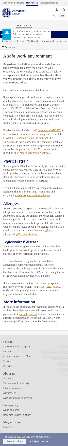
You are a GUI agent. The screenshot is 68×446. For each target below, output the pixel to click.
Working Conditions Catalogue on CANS (27, 137)
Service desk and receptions (17, 346)
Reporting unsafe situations (17, 415)
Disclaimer (8, 366)
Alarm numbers (11, 410)
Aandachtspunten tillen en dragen (32, 195)
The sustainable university (16, 383)
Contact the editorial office (16, 356)
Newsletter (8, 427)
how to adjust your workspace (35, 152)
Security (20, 41)
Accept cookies (15, 441)
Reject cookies (40, 441)
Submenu (10, 47)
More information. (40, 436)
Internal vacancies (12, 388)
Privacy (7, 361)
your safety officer (50, 286)
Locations (8, 351)
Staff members (32, 3)
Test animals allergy (28, 234)
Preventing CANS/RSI (49, 130)
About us (8, 378)
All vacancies (9, 393)
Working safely (33, 41)
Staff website (7, 41)
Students (20, 3)
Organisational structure (49, 3)
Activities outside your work (17, 397)
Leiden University (9, 3)
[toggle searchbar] (63, 9)
